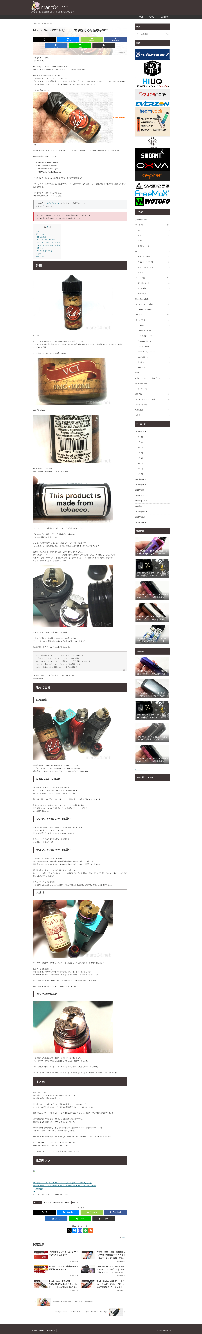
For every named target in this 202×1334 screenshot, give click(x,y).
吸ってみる (39, 234)
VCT (68, 1202)
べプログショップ (52, 203)
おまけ (40, 248)
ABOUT (42, 1331)
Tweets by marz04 (141, 770)
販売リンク (39, 256)
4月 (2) (140, 458)
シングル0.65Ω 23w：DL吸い (48, 242)
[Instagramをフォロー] (80, 1230)
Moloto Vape (59, 1202)
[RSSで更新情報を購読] (90, 1230)
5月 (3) (140, 453)
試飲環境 (41, 237)
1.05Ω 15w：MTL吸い (46, 240)
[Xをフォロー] (69, 1230)
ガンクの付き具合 (44, 251)
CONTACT (51, 1331)
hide (48, 227)
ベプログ (49, 1202)
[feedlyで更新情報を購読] (85, 1230)
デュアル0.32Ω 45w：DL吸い (48, 245)
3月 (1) (140, 463)
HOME (34, 1331)
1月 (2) (140, 474)
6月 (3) (140, 447)
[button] (103, 45)
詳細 (36, 231)
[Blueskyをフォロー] (74, 1230)
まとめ (37, 254)
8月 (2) (140, 437)
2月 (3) (140, 469)
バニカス (77, 1202)
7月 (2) (140, 442)
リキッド (38, 1202)
